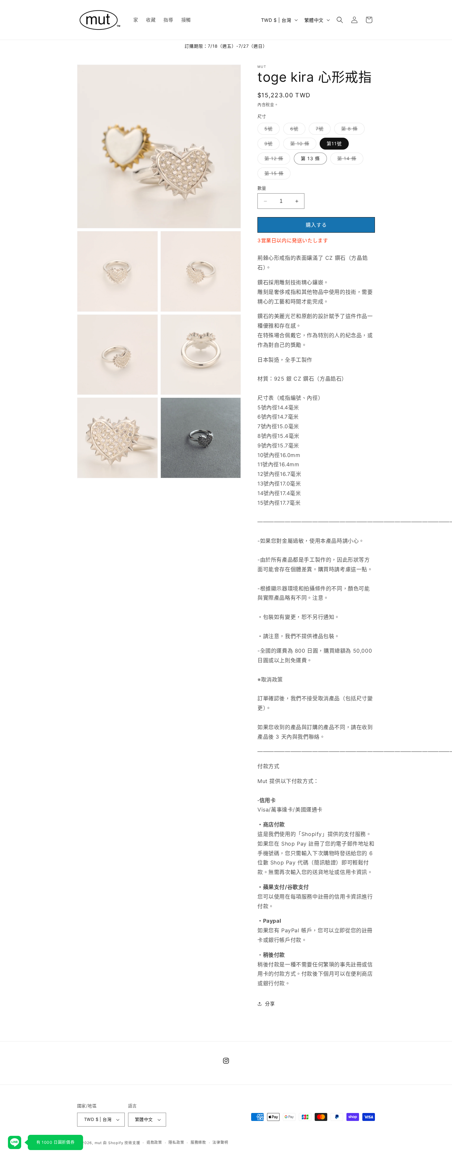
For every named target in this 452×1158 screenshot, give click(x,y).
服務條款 (198, 1142)
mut (98, 1142)
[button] (340, 20)
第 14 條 (349, 159)
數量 (261, 188)
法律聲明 (220, 1142)
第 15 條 (276, 174)
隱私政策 (176, 1142)
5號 (270, 130)
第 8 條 (351, 130)
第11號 (334, 143)
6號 (296, 130)
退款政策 (154, 1142)
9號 (270, 145)
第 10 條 (302, 145)
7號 (322, 130)
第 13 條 (310, 158)
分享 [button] (270, 1003)
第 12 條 (276, 159)
